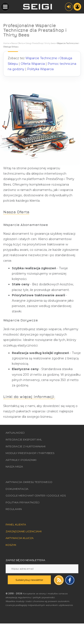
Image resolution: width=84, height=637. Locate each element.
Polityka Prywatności (22, 502)
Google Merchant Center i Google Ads (36, 495)
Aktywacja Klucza (20, 538)
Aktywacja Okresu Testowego (29, 482)
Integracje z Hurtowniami (25, 446)
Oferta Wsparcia (33, 64)
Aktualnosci (15, 432)
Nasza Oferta (17, 43)
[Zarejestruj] (77, 7)
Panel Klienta (16, 524)
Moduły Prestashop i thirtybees (30, 453)
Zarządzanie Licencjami (24, 531)
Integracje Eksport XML (24, 439)
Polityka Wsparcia (40, 69)
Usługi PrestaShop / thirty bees (40, 43)
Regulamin (14, 509)
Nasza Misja (14, 466)
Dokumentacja (17, 488)
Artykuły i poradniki (21, 459)
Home (6, 43)
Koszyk (11, 544)
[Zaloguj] (69, 7)
